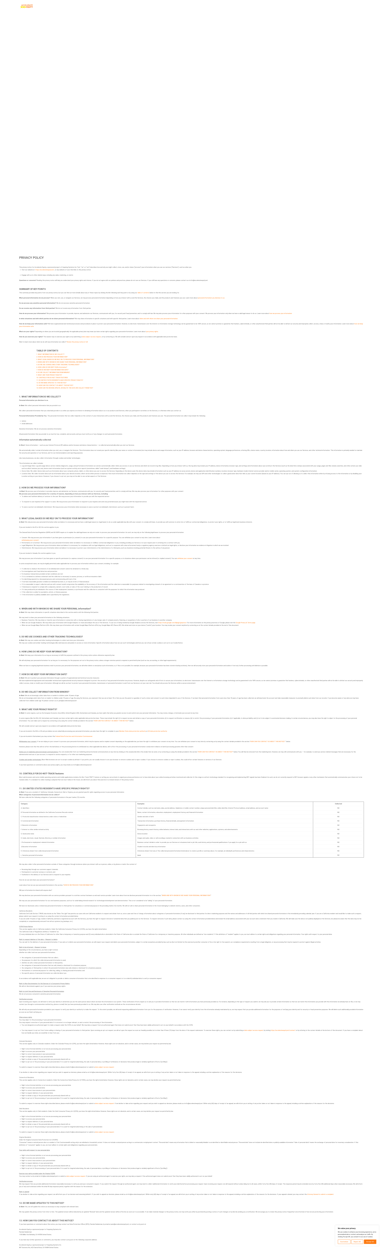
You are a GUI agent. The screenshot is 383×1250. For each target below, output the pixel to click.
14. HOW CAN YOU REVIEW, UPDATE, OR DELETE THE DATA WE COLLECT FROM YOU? (64, 388)
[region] (357, 1235)
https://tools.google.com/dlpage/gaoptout (172, 623)
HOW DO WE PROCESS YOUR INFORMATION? (78, 885)
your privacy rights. (152, 331)
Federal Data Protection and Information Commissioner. (74, 736)
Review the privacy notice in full (77, 342)
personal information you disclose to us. (211, 298)
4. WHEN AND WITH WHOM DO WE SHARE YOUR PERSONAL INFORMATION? (61, 362)
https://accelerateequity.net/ (44, 270)
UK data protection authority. (157, 731)
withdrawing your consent (30, 540)
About (335, 6)
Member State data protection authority (132, 731)
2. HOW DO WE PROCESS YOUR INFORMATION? (52, 357)
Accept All (370, 1242)
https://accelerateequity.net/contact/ (283, 1030)
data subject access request (91, 337)
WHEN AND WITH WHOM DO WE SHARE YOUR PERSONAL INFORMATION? (186, 895)
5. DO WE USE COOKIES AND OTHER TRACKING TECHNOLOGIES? (57, 365)
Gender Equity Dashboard (308, 6)
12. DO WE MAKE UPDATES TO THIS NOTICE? (51, 383)
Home (290, 6)
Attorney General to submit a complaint (320, 1194)
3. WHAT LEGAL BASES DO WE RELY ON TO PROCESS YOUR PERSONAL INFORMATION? (65, 359)
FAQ (362, 6)
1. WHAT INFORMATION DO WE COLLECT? (50, 354)
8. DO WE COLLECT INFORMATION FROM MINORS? (53, 372)
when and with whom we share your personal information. (159, 318)
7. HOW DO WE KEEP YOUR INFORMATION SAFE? (52, 370)
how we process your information (280, 313)
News (326, 6)
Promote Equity (349, 6)
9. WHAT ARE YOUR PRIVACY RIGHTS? (49, 375)
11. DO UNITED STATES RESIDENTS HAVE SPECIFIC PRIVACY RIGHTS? (59, 380)
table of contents (143, 293)
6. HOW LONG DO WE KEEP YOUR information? (51, 367)
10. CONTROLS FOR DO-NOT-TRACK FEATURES (52, 377)
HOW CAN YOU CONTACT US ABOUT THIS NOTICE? (111, 721)
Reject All (357, 1242)
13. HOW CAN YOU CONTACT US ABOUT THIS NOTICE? (54, 385)
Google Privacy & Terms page (245, 623)
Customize (344, 1242)
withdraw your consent (184, 558)
